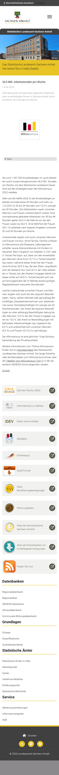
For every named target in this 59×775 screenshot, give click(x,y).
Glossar (6, 632)
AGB (4, 719)
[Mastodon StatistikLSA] (31, 744)
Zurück (6, 370)
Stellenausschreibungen (15, 707)
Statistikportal (9, 667)
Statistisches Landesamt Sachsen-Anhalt (29, 31)
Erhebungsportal (11, 685)
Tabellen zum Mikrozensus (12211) (25, 360)
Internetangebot (25, 349)
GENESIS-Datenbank (13, 604)
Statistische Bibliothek (14, 691)
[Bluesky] (40, 744)
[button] (18, 3)
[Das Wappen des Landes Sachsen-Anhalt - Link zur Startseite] (17, 17)
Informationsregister (13, 713)
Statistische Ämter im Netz (16, 661)
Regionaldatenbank (12, 591)
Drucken (30, 735)
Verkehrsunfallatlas (12, 679)
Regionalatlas (9, 598)
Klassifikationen (10, 638)
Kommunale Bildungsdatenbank (19, 616)
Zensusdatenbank (11, 610)
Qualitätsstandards (12, 644)
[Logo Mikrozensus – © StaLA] (30, 130)
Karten (5, 673)
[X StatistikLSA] (22, 744)
